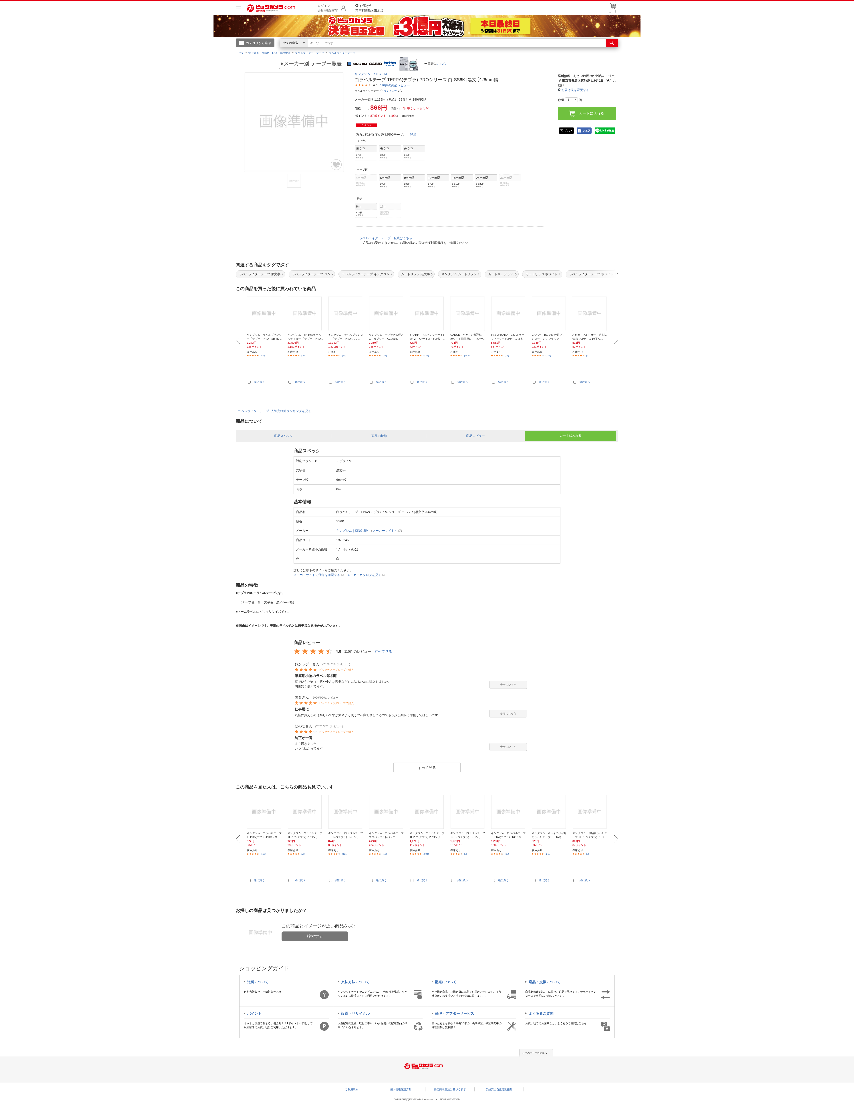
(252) (466, 355)
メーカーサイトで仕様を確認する (317, 575)
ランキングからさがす (409, 49)
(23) (344, 355)
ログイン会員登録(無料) (328, 8)
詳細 (413, 134)
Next (616, 340)
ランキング (390, 90)
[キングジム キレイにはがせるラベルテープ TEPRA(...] (549, 812)
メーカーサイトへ (385, 530)
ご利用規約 (351, 1089)
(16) (507, 355)
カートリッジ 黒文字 (415, 274)
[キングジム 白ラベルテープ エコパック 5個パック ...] (387, 812)
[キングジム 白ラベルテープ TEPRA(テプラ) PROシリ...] (264, 812)
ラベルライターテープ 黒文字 (259, 274)
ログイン (331, 50)
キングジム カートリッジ (459, 274)
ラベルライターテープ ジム (311, 274)
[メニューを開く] (238, 8)
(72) (303, 854)
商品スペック (283, 436)
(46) (385, 355)
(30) (588, 854)
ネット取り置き (484, 49)
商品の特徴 (379, 436)
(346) (426, 355)
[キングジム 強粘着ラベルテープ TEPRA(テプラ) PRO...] (590, 812)
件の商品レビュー (395, 85)
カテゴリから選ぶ (258, 43)
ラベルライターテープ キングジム (365, 274)
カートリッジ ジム (501, 274)
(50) (263, 355)
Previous (238, 340)
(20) (303, 355)
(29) (466, 854)
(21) (548, 854)
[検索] (612, 43)
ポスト (569, 130)
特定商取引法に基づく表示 (450, 1089)
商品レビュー (475, 436)
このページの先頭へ (536, 1053)
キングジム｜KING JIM (371, 74)
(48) (507, 854)
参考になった (508, 684)
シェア (586, 130)
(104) (426, 854)
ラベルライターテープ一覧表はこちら (385, 238)
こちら (441, 63)
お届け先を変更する (575, 90)
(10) (385, 854)
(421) (344, 854)
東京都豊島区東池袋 (369, 8)
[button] (605, 273)
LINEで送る (607, 130)
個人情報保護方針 (400, 1089)
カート (613, 11)
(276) (548, 355)
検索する (315, 936)
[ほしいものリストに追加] (336, 165)
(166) (263, 854)
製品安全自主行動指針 (499, 1089)
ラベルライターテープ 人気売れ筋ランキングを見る (274, 411)
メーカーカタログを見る (364, 575)
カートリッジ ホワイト (542, 274)
